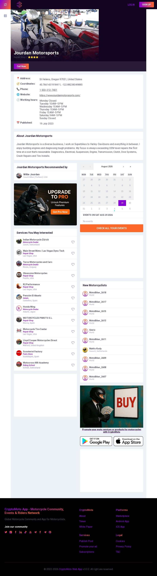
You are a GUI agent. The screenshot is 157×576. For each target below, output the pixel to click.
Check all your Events (112, 228)
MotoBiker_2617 (97, 302)
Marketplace (122, 516)
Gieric (92, 330)
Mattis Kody (95, 348)
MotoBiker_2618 (97, 292)
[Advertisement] (122, 28)
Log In (131, 4)
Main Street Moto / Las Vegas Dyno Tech (43, 251)
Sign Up (146, 4)
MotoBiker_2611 (97, 339)
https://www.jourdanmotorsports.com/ (60, 95)
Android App (122, 521)
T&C (118, 551)
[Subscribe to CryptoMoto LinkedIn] (20, 532)
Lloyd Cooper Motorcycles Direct (40, 340)
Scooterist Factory (32, 351)
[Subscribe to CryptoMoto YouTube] (30, 532)
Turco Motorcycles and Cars (37, 262)
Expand (5, 5)
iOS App (120, 526)
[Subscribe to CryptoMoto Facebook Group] (40, 532)
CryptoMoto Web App (70, 569)
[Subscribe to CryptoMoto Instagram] (11, 532)
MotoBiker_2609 (97, 358)
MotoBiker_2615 (97, 311)
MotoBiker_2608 (97, 367)
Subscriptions (86, 551)
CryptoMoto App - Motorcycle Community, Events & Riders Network (34, 511)
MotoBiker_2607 (97, 376)
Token (82, 521)
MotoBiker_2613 (97, 320)
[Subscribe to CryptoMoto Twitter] (6, 532)
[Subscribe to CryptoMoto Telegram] (35, 532)
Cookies (120, 541)
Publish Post (86, 541)
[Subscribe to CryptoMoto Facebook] (15, 532)
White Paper (85, 526)
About (82, 516)
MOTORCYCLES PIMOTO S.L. (38, 318)
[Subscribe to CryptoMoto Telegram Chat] (45, 532)
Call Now (21, 66)
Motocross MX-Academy (36, 362)
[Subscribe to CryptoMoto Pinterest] (50, 532)
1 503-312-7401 (48, 90)
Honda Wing (29, 307)
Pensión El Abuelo (32, 295)
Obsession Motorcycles (35, 273)
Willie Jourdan (31, 174)
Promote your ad (88, 546)
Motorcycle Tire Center (35, 329)
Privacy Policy (123, 546)
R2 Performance (31, 284)
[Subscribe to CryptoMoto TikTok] (25, 532)
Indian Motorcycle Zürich (36, 239)
